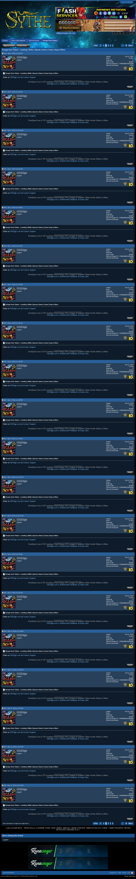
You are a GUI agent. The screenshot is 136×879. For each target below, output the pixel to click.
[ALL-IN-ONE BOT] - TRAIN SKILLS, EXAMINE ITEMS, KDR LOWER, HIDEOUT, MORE (42, 828)
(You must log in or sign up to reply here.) (16, 823)
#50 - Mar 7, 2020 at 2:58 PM (13, 400)
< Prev (95, 45)
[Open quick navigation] (133, 40)
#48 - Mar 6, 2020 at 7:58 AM (13, 323)
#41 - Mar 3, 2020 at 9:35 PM (13, 53)
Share (130, 87)
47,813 (131, 58)
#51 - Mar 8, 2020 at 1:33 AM (13, 438)
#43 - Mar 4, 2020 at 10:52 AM (13, 130)
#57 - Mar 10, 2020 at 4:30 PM (13, 670)
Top (128, 872)
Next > (131, 45)
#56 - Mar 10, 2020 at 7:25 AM (13, 631)
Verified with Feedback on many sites (74, 84)
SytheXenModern (8, 872)
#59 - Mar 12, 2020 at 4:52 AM (13, 747)
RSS (132, 873)
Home (124, 872)
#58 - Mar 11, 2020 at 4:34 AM (13, 708)
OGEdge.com (15, 77)
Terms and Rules (129, 876)
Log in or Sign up (126, 2)
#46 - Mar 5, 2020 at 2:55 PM (13, 246)
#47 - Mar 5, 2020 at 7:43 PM (13, 284)
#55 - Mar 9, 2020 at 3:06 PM (13, 593)
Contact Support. (29, 77)
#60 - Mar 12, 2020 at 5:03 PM (13, 785)
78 (126, 45)
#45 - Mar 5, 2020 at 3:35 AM (13, 207)
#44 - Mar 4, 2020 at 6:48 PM (13, 169)
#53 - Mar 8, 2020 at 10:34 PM (13, 516)
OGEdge (22, 57)
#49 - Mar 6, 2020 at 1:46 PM (13, 361)
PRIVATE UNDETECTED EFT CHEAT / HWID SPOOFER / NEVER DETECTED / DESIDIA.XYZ (93, 829)
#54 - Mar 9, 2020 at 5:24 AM (13, 554)
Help (119, 872)
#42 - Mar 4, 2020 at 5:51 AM (13, 92)
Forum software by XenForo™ (19, 876)
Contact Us (113, 872)
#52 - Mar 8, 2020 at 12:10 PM (13, 477)
